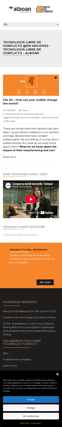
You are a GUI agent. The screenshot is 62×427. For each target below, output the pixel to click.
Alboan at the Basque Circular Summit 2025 (29, 311)
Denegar (31, 408)
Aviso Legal (24, 423)
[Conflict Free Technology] (31, 9)
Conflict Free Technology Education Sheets (29, 317)
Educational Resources (33, 114)
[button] (57, 374)
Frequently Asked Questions (20, 234)
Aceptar (31, 399)
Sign (5, 353)
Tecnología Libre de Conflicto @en (25, 117)
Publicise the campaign (17, 359)
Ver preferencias (31, 416)
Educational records (14, 114)
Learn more (10, 365)
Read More (9, 157)
